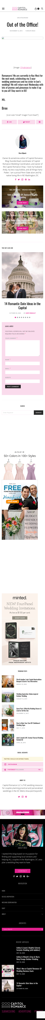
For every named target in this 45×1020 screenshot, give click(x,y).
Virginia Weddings (29, 190)
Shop (3, 908)
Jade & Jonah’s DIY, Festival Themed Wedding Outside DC (29, 738)
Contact (22, 871)
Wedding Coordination (9, 902)
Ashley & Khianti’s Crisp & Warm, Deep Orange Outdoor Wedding (28, 958)
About (4, 914)
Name (7, 359)
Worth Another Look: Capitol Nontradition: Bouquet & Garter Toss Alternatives (29, 680)
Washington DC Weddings (28, 215)
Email (7, 368)
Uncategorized (22, 18)
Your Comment (10, 338)
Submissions (8, 1011)
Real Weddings (14, 190)
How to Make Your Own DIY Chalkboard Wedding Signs (28, 724)
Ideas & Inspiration (8, 896)
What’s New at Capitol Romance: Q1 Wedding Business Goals (29, 969)
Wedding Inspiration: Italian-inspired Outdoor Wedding (27, 695)
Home (3, 891)
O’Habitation (25, 67)
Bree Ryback (22, 153)
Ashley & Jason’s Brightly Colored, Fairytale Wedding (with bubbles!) (28, 948)
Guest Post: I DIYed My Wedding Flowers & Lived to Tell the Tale (28, 709)
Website (8, 377)
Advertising (24, 1011)
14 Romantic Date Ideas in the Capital (22, 305)
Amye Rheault (31, 313)
